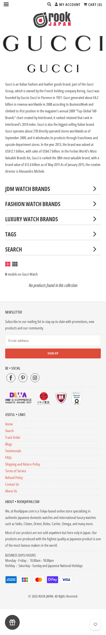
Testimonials (13, 450)
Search (9, 430)
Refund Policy (14, 477)
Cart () (94, 4)
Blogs (8, 444)
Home (9, 423)
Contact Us (12, 484)
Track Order (12, 437)
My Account (69, 4)
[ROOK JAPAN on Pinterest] (22, 377)
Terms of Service (15, 470)
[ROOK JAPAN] (53, 19)
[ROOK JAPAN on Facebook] (10, 377)
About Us (11, 490)
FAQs (8, 457)
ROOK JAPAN (45, 596)
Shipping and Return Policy (22, 464)
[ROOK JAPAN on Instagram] (35, 377)
